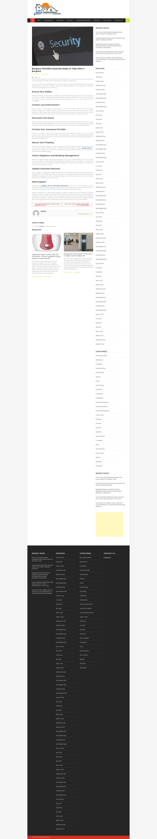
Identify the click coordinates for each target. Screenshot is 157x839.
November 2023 (101, 200)
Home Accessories (102, 402)
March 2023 (99, 234)
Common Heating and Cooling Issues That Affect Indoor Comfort (42, 567)
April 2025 (99, 128)
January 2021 (100, 344)
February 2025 (100, 136)
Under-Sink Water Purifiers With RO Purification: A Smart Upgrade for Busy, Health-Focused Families (46, 256)
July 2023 (99, 217)
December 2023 (101, 196)
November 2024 (101, 149)
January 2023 (100, 242)
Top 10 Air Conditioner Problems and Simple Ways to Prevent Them (42, 559)
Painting (99, 432)
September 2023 (101, 208)
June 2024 (99, 170)
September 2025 (101, 106)
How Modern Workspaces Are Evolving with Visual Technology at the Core (42, 584)
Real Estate (107, 20)
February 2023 (100, 238)
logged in (42, 226)
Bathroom (99, 360)
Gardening (99, 398)
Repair (98, 457)
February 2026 (100, 85)
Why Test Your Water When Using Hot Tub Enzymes (77, 204)
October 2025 (100, 102)
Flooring (99, 389)
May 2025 (98, 123)
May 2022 (98, 276)
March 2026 (99, 81)
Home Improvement (83, 20)
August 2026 (100, 73)
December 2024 (101, 145)
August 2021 (100, 314)
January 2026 (100, 90)
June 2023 (99, 221)
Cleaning (99, 364)
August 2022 (100, 263)
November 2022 (101, 251)
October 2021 (100, 306)
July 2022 (99, 268)
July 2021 (98, 318)
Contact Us (118, 20)
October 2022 (100, 255)
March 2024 (100, 183)
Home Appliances (102, 406)
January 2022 (100, 293)
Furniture (59, 20)
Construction (100, 368)
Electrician (100, 385)
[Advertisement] (109, 524)
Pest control (100, 436)
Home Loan (99, 415)
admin (47, 74)
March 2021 (99, 335)
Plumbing (99, 440)
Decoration (48, 20)
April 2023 (99, 229)
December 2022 (101, 246)
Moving (98, 428)
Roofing (99, 461)
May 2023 (98, 225)
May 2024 (98, 174)
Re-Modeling (100, 449)
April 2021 (99, 331)
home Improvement (44, 837)
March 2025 (99, 132)
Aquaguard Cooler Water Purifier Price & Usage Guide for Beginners (78, 255)
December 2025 (101, 94)
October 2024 (100, 153)
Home (39, 20)
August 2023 (100, 212)
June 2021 (99, 323)
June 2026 (99, 77)
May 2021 (98, 327)
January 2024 (100, 191)
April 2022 (99, 280)
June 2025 (99, 119)
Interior (96, 20)
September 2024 (101, 157)
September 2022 (101, 259)
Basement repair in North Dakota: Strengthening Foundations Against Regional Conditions (109, 45)
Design (98, 377)
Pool (97, 445)
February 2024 (101, 187)
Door (98, 381)
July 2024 (99, 166)
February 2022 (100, 289)
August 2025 (100, 111)
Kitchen (69, 20)
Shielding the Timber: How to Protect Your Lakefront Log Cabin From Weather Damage (110, 59)
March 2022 (99, 285)
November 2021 (101, 301)
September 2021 (101, 310)
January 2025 (100, 140)
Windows (99, 466)
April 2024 (99, 179)
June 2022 (99, 272)
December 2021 (101, 297)
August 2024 (100, 162)
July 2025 (99, 115)
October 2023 (100, 204)
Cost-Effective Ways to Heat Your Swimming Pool (47, 204)
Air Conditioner (101, 355)
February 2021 (100, 340)
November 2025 (101, 98)
